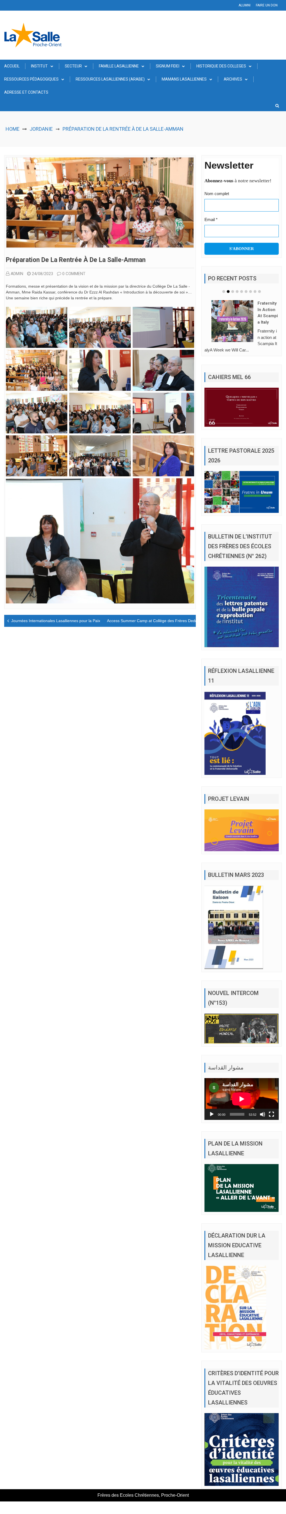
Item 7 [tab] (250, 291)
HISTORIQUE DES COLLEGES (221, 66)
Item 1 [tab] (223, 291)
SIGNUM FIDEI (167, 66)
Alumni (245, 5)
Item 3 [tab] (232, 291)
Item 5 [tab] (241, 291)
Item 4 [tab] (237, 291)
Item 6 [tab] (246, 291)
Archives (233, 79)
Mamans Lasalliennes (184, 79)
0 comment (73, 273)
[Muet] (262, 1120)
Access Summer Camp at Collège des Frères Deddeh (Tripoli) (161, 620)
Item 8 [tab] (255, 291)
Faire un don (267, 5)
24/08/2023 (42, 273)
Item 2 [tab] (228, 291)
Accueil (12, 66)
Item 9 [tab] (259, 291)
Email (211, 219)
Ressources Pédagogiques (31, 79)
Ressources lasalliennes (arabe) (110, 79)
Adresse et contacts (26, 92)
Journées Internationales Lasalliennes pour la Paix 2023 (60, 620)
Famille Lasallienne (119, 66)
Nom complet (216, 193)
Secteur (73, 66)
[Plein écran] (271, 1120)
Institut (39, 66)
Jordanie (41, 129)
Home (13, 129)
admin (17, 273)
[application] (241, 1105)
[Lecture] (211, 1120)
